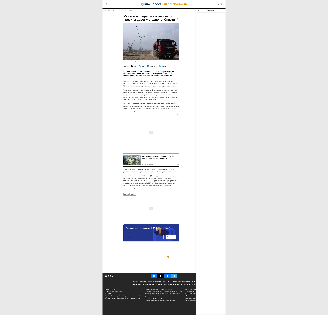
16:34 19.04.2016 (110, 10)
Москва (126, 194)
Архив (194, 284)
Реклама (145, 284)
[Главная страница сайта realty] (164, 4)
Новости (135, 281)
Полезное (158, 281)
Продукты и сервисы (155, 284)
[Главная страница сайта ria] (151, 4)
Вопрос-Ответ (177, 281)
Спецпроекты (136, 284)
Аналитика (143, 281)
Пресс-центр (168, 284)
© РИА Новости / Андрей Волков (131, 61)
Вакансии (108, 293)
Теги (193, 281)
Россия (133, 194)
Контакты (187, 284)
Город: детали (167, 281)
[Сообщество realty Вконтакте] (167, 276)
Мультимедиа (186, 281)
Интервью (151, 281)
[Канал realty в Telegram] (174, 276)
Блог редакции (177, 284)
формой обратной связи (192, 295)
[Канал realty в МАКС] (154, 276)
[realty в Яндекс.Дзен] (160, 276)
